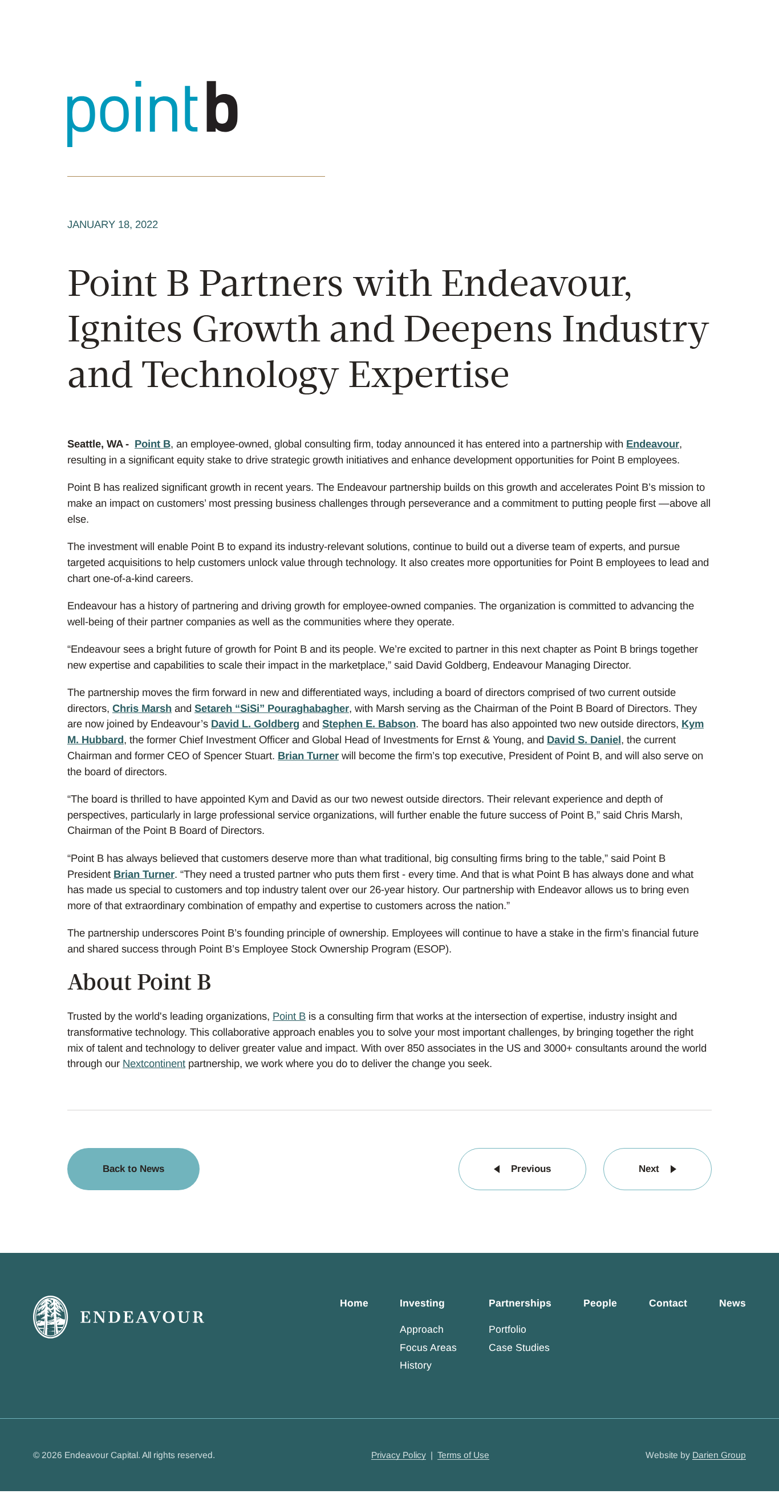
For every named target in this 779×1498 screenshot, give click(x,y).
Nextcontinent (154, 1063)
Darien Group (719, 1455)
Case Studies (519, 1347)
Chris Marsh (142, 708)
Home (354, 1303)
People (600, 1303)
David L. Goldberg (255, 724)
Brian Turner (308, 756)
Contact (668, 1303)
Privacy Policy (398, 1455)
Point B (153, 444)
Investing (422, 1303)
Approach (422, 1329)
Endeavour (652, 444)
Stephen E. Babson (369, 724)
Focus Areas (428, 1347)
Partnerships (520, 1303)
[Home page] (118, 1317)
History (416, 1365)
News (732, 1303)
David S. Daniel (584, 740)
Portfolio (507, 1329)
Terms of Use (463, 1455)
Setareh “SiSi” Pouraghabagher (271, 708)
